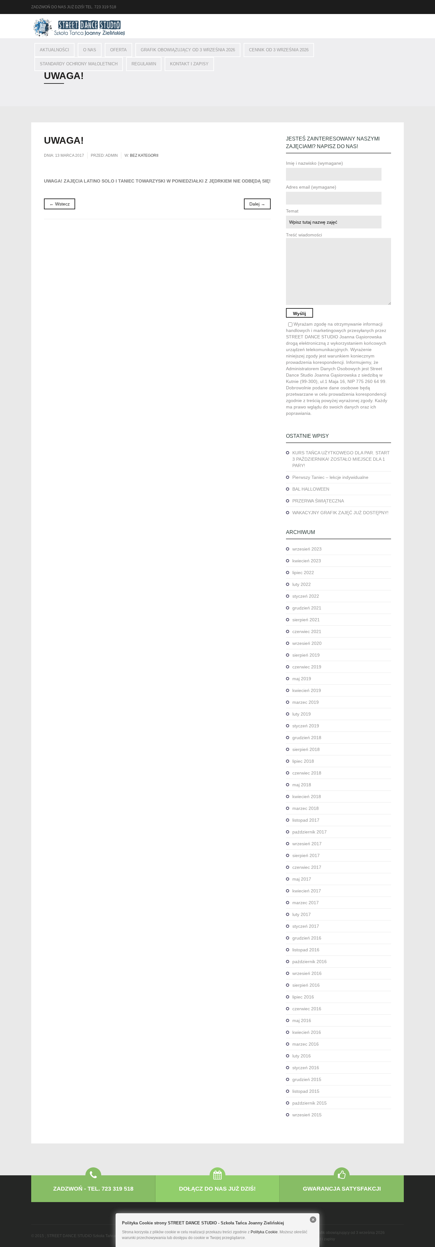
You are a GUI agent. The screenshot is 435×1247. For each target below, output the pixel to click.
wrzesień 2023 (307, 548)
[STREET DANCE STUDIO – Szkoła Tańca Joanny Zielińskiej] (79, 27)
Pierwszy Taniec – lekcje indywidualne (330, 477)
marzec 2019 (305, 702)
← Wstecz (59, 203)
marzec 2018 (305, 808)
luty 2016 (301, 1055)
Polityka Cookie (264, 1232)
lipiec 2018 (303, 761)
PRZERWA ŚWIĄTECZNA (318, 500)
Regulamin (144, 63)
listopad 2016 (305, 949)
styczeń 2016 (305, 1067)
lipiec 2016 (303, 996)
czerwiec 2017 (306, 867)
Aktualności (54, 49)
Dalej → (257, 203)
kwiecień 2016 (306, 1032)
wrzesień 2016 (307, 973)
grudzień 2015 (306, 1079)
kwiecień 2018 (306, 796)
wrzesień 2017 (307, 843)
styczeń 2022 (305, 596)
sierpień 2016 (306, 985)
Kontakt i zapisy (189, 63)
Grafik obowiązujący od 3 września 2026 (188, 49)
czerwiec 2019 (306, 666)
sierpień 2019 (306, 655)
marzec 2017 (305, 902)
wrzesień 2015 (307, 1114)
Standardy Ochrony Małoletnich (79, 63)
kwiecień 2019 (306, 690)
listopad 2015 (305, 1091)
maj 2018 (301, 784)
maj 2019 (301, 678)
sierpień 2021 (306, 619)
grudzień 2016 (306, 938)
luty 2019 (301, 714)
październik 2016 (309, 961)
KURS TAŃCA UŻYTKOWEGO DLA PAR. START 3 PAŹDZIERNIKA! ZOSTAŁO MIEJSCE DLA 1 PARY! (341, 459)
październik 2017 (309, 831)
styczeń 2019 (305, 725)
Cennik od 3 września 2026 (279, 49)
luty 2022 (301, 584)
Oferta (118, 49)
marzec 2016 (305, 1044)
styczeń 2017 (305, 926)
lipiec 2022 (303, 572)
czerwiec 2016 (306, 1008)
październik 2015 (309, 1103)
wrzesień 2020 (307, 643)
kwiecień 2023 (306, 560)
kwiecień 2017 (306, 890)
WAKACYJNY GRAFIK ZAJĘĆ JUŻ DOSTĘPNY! (340, 512)
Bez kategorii (144, 155)
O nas (89, 49)
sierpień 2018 (306, 749)
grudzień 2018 (306, 737)
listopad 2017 (305, 820)
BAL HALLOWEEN (310, 489)
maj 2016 (301, 1020)
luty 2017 (301, 914)
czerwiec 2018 (306, 772)
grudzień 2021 (306, 607)
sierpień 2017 (306, 855)
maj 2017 (301, 879)
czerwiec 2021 (306, 631)
